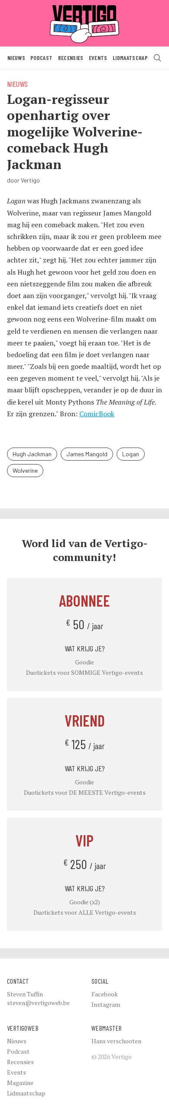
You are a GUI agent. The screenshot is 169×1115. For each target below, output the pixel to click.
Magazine (20, 1082)
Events (98, 57)
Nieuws (16, 57)
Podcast (41, 57)
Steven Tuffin (25, 994)
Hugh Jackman (32, 454)
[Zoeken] (157, 57)
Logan (130, 454)
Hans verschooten (116, 1041)
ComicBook (96, 413)
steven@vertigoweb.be (38, 1003)
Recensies (71, 57)
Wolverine (25, 470)
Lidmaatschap (130, 57)
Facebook (104, 994)
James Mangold (86, 454)
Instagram (105, 1004)
